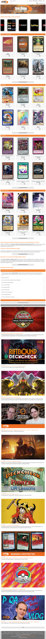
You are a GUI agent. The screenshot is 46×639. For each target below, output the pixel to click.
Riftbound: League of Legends (28, 633)
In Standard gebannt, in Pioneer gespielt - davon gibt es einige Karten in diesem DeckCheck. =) (16, 495)
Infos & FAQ (40, 632)
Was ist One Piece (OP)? (5, 289)
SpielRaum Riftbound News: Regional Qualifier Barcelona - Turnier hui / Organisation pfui (20, 430)
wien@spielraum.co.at (26, 636)
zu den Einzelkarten (23, 132)
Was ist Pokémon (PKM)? (5, 287)
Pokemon (11, 633)
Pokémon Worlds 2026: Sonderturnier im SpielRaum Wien (13, 589)
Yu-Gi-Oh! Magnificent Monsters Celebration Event (12, 333)
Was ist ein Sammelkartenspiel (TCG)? (7, 270)
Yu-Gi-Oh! (15, 633)
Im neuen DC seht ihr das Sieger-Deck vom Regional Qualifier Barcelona (13, 367)
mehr (23, 627)
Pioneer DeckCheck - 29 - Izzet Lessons (9, 494)
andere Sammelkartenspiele (25, 634)
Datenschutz (27, 632)
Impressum (9, 632)
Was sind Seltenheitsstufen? (6, 294)
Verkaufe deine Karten (23, 300)
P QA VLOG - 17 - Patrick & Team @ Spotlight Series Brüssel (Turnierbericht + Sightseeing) (20, 621)
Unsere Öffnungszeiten (22, 264)
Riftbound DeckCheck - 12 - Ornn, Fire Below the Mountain (13, 366)
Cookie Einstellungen (34, 632)
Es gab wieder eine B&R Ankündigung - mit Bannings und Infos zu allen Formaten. (14, 559)
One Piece (20, 633)
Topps (38, 633)
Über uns (5, 632)
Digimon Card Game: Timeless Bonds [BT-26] (10, 397)
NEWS (23, 305)
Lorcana (35, 633)
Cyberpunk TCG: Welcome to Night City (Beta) (10, 461)
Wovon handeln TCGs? (5, 277)
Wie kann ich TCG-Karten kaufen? (6, 292)
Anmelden (22, 632)
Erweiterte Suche (42, 3)
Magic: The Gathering (5, 633)
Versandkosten (17, 632)
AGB (13, 632)
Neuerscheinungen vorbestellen (23, 302)
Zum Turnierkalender (23, 254)
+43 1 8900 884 (32, 636)
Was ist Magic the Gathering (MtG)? (7, 282)
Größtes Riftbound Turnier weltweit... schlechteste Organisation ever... (12, 431)
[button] (1, 25)
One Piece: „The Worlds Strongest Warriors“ (10, 525)
